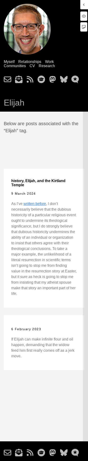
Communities (15, 66)
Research (47, 66)
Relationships (29, 62)
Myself (9, 62)
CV (32, 66)
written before (34, 204)
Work (49, 62)
